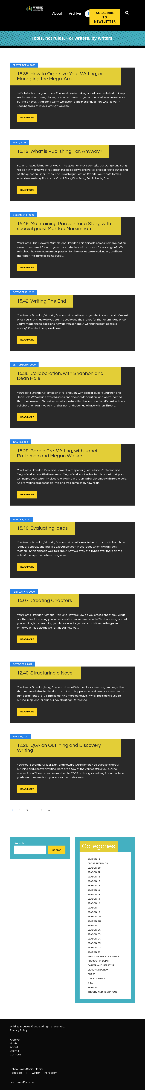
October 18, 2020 (23, 292)
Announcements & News (103, 956)
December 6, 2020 (23, 215)
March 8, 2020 (21, 519)
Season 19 (94, 859)
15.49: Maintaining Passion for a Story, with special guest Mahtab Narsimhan (64, 226)
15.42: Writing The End (41, 301)
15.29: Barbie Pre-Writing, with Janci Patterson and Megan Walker (57, 453)
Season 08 (94, 921)
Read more (27, 117)
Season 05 (94, 934)
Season (92, 987)
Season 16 (94, 885)
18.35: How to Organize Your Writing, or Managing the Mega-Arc (60, 76)
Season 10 (94, 912)
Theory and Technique (102, 992)
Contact (15, 1054)
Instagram (50, 1072)
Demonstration (98, 969)
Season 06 (94, 930)
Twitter (35, 1072)
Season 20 (94, 867)
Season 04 (94, 938)
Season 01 (94, 952)
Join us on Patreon (22, 1082)
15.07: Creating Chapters (44, 600)
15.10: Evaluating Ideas (42, 528)
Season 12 (94, 903)
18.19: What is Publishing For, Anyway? (59, 151)
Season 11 (93, 907)
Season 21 (94, 872)
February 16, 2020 (24, 591)
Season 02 (94, 947)
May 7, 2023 (19, 142)
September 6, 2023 (24, 65)
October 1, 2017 (22, 664)
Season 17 (94, 881)
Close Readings (98, 863)
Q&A (90, 983)
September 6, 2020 (24, 364)
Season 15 (94, 890)
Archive (15, 1039)
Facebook (16, 1072)
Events (14, 1050)
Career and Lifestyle (101, 965)
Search (19, 843)
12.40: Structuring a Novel (45, 673)
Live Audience (96, 978)
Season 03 (94, 943)
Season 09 (94, 916)
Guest (91, 974)
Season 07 (94, 925)
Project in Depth (99, 961)
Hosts (14, 1043)
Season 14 (94, 894)
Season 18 (94, 876)
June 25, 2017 (20, 736)
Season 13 (94, 898)
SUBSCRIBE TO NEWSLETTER (104, 17)
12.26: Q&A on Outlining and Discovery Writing (59, 748)
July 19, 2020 (20, 442)
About (14, 1047)
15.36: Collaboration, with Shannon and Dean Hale (60, 376)
